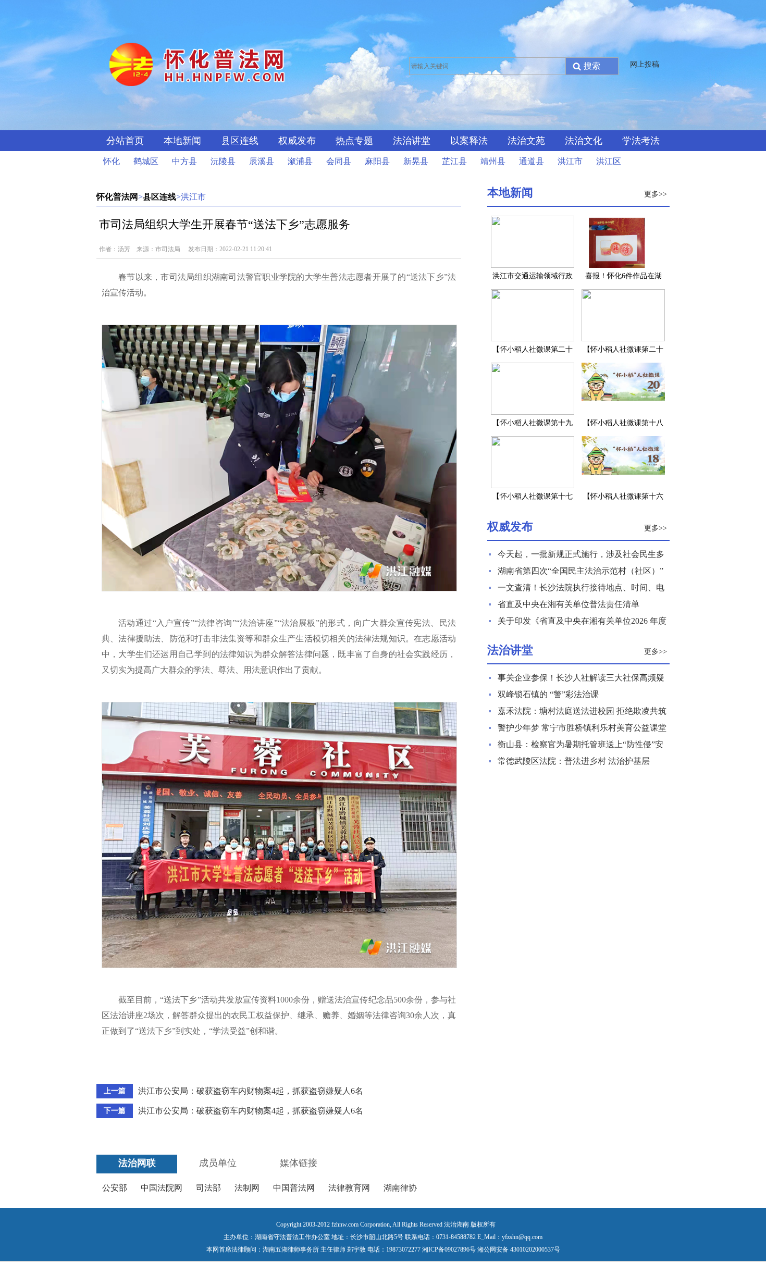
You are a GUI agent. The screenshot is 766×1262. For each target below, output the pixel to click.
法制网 (247, 1187)
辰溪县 (261, 161)
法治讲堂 (411, 140)
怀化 (111, 161)
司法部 (208, 1187)
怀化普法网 (117, 196)
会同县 (338, 161)
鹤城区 (145, 161)
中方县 (184, 161)
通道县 (531, 161)
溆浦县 (300, 161)
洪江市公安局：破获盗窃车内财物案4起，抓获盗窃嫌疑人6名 (250, 1090)
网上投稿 (644, 64)
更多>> (655, 194)
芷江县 (454, 161)
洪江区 (608, 161)
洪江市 (570, 161)
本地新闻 (182, 140)
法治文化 (583, 140)
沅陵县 (223, 161)
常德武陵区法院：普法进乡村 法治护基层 (574, 761)
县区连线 (239, 140)
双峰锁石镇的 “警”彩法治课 (548, 694)
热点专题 (354, 140)
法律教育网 (349, 1187)
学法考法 (641, 140)
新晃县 (415, 161)
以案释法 (469, 140)
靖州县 (492, 161)
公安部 (114, 1187)
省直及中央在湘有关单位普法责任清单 (568, 604)
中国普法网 (294, 1187)
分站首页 (125, 140)
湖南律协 (400, 1187)
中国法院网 (161, 1187)
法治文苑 (526, 140)
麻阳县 (377, 161)
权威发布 (297, 140)
